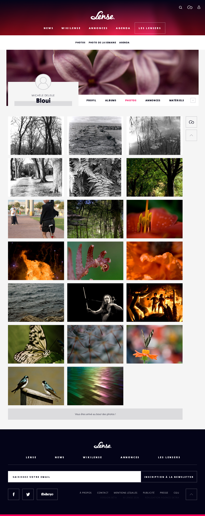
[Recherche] (180, 7)
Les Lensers (150, 28)
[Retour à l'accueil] (103, 15)
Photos (80, 42)
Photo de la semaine (102, 42)
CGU (176, 492)
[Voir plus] (193, 100)
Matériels (176, 100)
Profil (91, 100)
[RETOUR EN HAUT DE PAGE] (191, 135)
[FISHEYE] (47, 494)
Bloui (14, 148)
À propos (86, 492)
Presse (164, 492)
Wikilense (71, 28)
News (48, 28)
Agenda (123, 28)
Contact (103, 492)
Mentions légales (125, 492)
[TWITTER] (28, 494)
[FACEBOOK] (13, 494)
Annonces (98, 28)
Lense (31, 457)
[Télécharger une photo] (189, 7)
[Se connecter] (198, 7)
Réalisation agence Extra (162, 497)
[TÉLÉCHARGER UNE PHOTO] (191, 122)
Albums (110, 100)
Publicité (149, 492)
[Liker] (56, 125)
